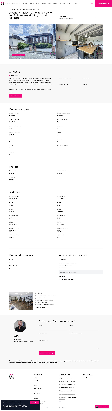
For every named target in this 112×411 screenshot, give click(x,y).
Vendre (36, 380)
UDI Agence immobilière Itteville (67, 387)
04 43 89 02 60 (41, 298)
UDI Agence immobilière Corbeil (67, 384)
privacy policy (7, 407)
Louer (35, 385)
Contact (36, 398)
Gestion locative (38, 388)
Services (36, 383)
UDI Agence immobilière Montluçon (68, 391)
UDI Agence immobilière (65, 397)
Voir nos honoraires (67, 279)
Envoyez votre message (47, 353)
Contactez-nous (15, 96)
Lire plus (11, 92)
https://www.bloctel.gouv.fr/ (50, 362)
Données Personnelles (50, 407)
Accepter (34, 402)
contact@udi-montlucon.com (45, 300)
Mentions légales (61, 407)
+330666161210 (19, 339)
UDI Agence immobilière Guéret (67, 394)
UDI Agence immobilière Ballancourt (68, 378)
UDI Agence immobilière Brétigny (67, 381)
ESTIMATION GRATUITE (103, 3)
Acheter (12, 9)
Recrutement (37, 393)
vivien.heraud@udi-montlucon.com (24, 341)
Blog (35, 396)
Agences (36, 391)
